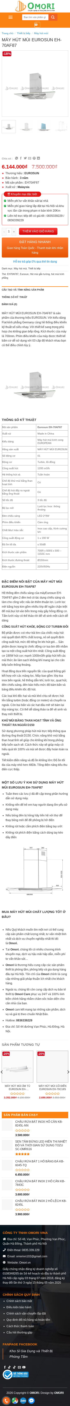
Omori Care (22, 994)
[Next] (62, 83)
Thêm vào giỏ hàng (38, 231)
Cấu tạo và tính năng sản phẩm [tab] (23, 289)
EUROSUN (31, 173)
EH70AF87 (12, 274)
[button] (10, 17)
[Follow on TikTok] (9, 1367)
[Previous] (7, 83)
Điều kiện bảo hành (18, 1307)
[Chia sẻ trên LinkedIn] (38, 158)
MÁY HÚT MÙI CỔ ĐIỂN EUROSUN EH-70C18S (52, 1088)
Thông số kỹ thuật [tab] (14, 297)
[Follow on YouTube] (23, 1367)
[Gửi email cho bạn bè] (29, 158)
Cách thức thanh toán (20, 1326)
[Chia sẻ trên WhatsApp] (16, 158)
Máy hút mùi (41, 33)
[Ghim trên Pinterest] (34, 158)
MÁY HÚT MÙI (21, 912)
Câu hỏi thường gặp (19, 1332)
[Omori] (35, 6)
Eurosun (24, 274)
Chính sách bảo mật (19, 1301)
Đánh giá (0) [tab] (9, 304)
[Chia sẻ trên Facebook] (20, 158)
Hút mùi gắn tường (40, 274)
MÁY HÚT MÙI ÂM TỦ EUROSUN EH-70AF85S (17, 1088)
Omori (10, 965)
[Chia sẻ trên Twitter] (25, 158)
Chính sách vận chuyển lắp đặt (26, 1313)
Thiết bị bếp (23, 33)
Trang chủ (7, 33)
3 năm (24, 177)
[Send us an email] (19, 1367)
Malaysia (23, 187)
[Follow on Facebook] (4, 1367)
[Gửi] (52, 17)
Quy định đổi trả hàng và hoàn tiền (28, 1319)
